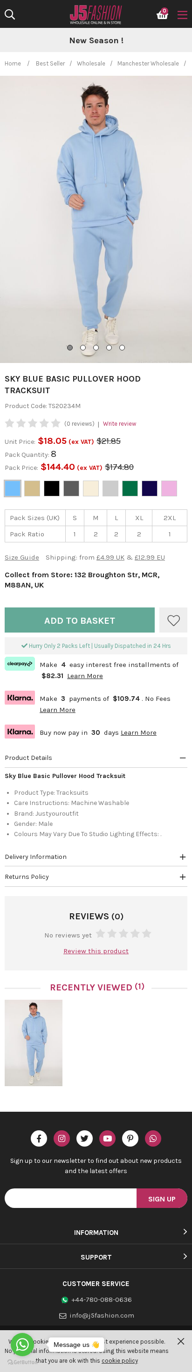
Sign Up (162, 1198)
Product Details (28, 758)
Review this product (96, 951)
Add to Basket (79, 620)
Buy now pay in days (81, 731)
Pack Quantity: (28, 455)
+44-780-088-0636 (101, 1299)
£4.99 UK (110, 557)
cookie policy (120, 1360)
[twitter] (84, 1138)
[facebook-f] (39, 1138)
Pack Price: (21, 468)
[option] (96, 41)
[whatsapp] (153, 1138)
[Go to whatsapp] (22, 1344)
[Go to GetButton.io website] (22, 1362)
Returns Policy (27, 877)
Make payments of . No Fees (88, 703)
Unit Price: (20, 442)
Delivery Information (36, 857)
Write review (119, 423)
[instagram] (62, 1138)
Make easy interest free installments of (91, 669)
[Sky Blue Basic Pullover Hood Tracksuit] (33, 1043)
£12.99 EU (150, 557)
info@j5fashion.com (101, 1315)
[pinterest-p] (130, 1138)
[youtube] (107, 1138)
